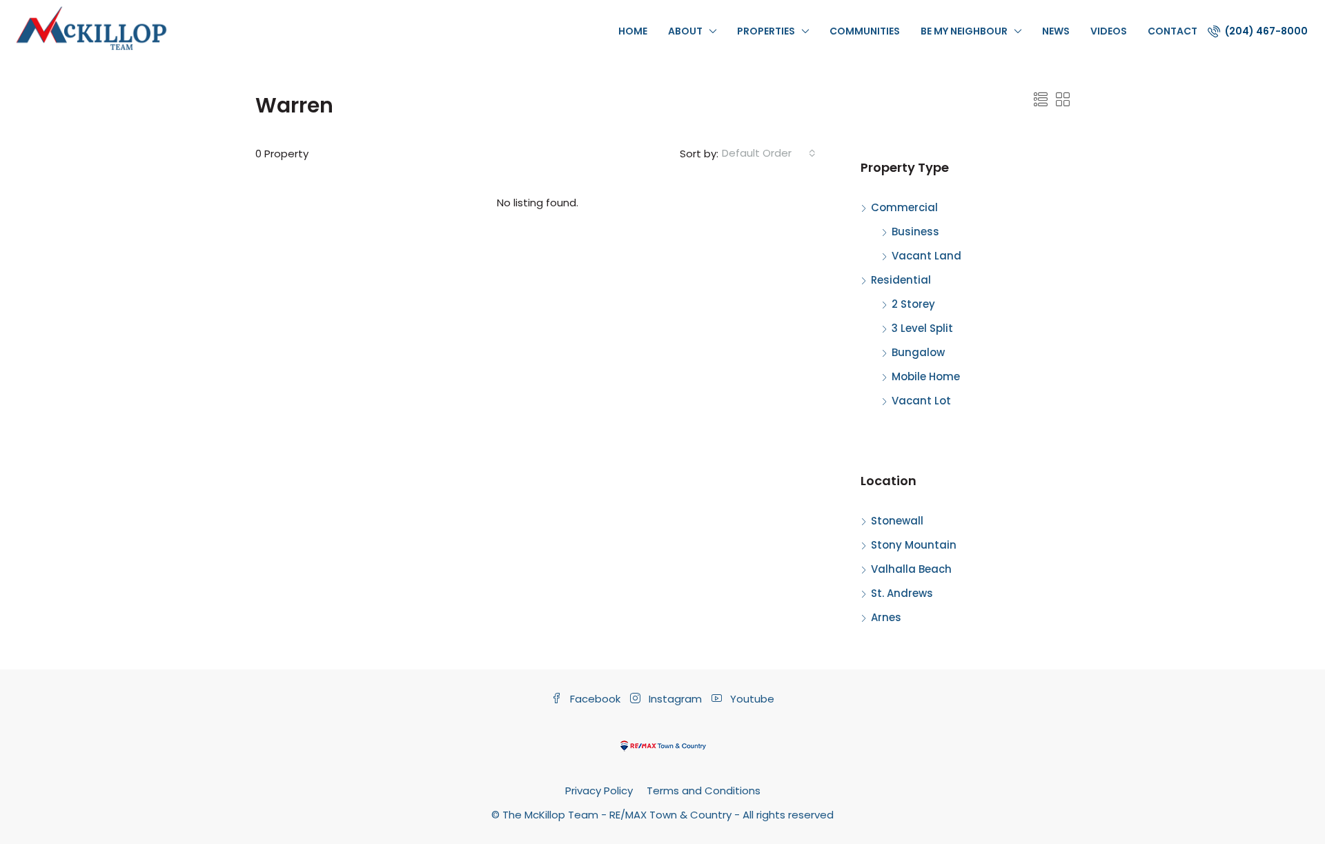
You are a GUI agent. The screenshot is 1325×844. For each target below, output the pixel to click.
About (685, 31)
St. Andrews (902, 593)
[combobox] (769, 153)
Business (915, 231)
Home (632, 31)
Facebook (595, 698)
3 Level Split (922, 328)
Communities (865, 31)
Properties (766, 31)
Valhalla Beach (911, 569)
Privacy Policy (599, 790)
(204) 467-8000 (1265, 31)
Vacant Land (926, 255)
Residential (901, 280)
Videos (1108, 31)
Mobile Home (926, 376)
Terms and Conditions (703, 790)
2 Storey (913, 304)
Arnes (886, 617)
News (1056, 31)
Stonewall (897, 520)
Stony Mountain (913, 545)
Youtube (750, 698)
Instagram (675, 698)
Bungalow (918, 352)
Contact (1172, 31)
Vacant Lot (921, 400)
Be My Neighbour (964, 31)
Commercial (904, 207)
